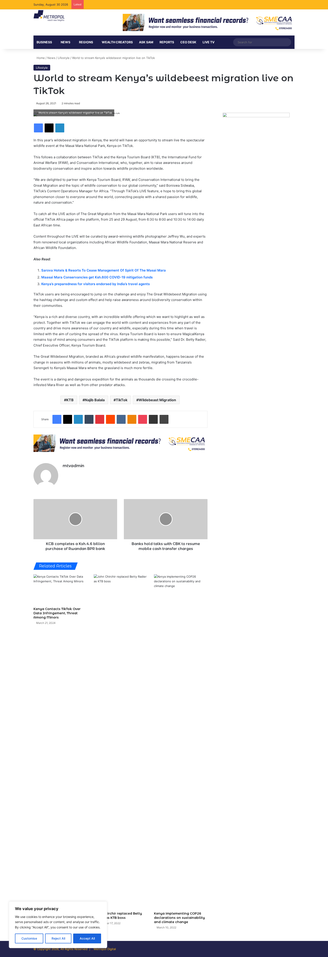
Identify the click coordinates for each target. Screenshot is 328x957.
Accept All (87, 938)
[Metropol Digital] (48, 16)
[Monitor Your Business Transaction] (120, 443)
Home (40, 58)
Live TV (208, 42)
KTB (70, 400)
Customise (29, 938)
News (51, 58)
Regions (86, 42)
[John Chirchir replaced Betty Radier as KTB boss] (120, 741)
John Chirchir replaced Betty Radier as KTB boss (118, 915)
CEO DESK (188, 42)
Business (44, 42)
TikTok (121, 400)
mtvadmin (73, 465)
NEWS (65, 42)
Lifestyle (64, 58)
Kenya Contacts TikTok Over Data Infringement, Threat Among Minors (57, 613)
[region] (58, 924)
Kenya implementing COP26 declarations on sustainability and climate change (179, 917)
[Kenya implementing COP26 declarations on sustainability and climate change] (181, 741)
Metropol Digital (105, 949)
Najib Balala (95, 400)
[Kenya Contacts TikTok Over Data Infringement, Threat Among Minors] (60, 589)
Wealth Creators (117, 42)
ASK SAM (146, 42)
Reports (167, 42)
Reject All (58, 938)
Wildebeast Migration (157, 400)
